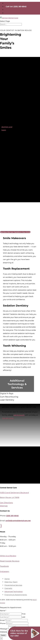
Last (23, 617)
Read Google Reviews (9, 561)
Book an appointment (14, 13)
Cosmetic (8, 588)
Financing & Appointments (15, 595)
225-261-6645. (8, 418)
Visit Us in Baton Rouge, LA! (17, 3)
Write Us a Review (8, 556)
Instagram (4, 571)
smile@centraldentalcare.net (18, 521)
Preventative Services (13, 585)
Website (3, 632)
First (23, 614)
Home (7, 579)
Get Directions (6, 503)
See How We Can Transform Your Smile (15, 232)
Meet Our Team (10, 582)
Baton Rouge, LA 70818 (9, 497)
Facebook (4, 566)
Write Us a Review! (13, 10)
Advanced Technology (13, 591)
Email (3, 620)
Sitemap (3, 506)
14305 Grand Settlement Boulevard (14, 493)
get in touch (19, 415)
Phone (3, 623)
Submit (3, 635)
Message (4, 629)
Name (3, 611)
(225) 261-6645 (12, 516)
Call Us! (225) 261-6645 (16, 6)
